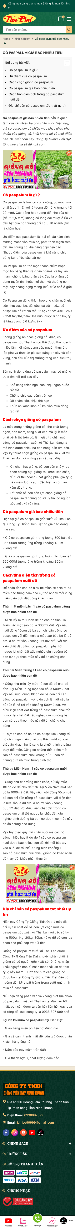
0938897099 (33, 1115)
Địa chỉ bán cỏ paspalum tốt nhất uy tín (37, 105)
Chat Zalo (23, 1226)
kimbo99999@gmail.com (35, 1122)
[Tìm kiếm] (69, 29)
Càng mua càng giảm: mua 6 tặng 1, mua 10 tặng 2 (39, 6)
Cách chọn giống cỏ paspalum (31, 82)
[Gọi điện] (37, 1218)
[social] (6, 1132)
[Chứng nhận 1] (18, 1201)
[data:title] (19, 18)
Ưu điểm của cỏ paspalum (28, 76)
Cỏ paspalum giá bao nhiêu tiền (32, 53)
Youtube (8, 1226)
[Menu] (69, 18)
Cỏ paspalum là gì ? (23, 70)
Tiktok (70, 1220)
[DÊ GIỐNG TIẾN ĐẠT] (24, 1089)
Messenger (52, 1226)
